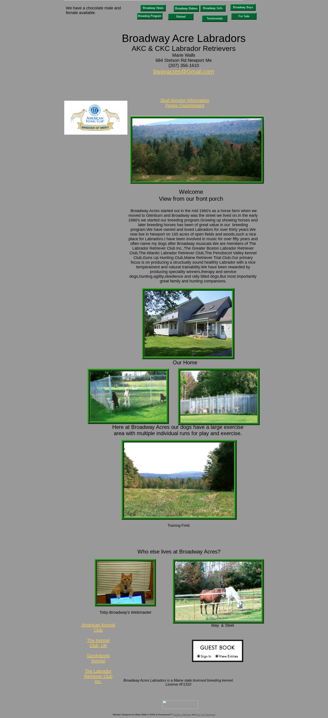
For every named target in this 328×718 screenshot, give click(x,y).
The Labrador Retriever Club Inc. (98, 676)
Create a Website (182, 714)
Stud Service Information (184, 100)
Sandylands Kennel (98, 658)
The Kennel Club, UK (98, 643)
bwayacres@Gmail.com (183, 71)
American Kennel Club (98, 627)
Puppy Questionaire (184, 105)
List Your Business (205, 714)
